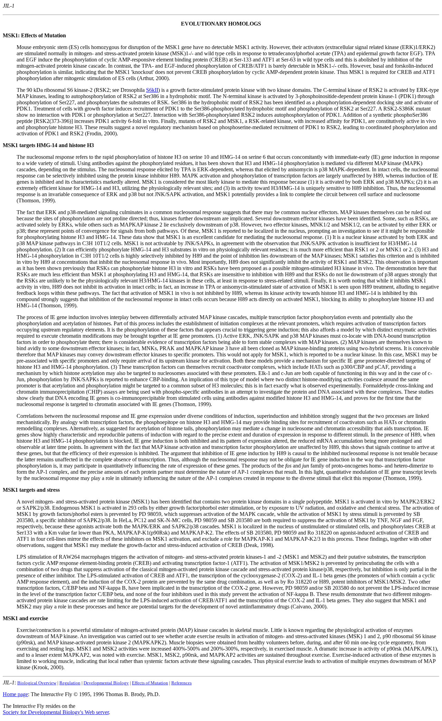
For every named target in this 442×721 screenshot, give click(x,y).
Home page (15, 694)
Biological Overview (36, 682)
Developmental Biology (106, 682)
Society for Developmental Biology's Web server (56, 712)
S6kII (152, 90)
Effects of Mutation (150, 682)
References (181, 682)
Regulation (69, 682)
